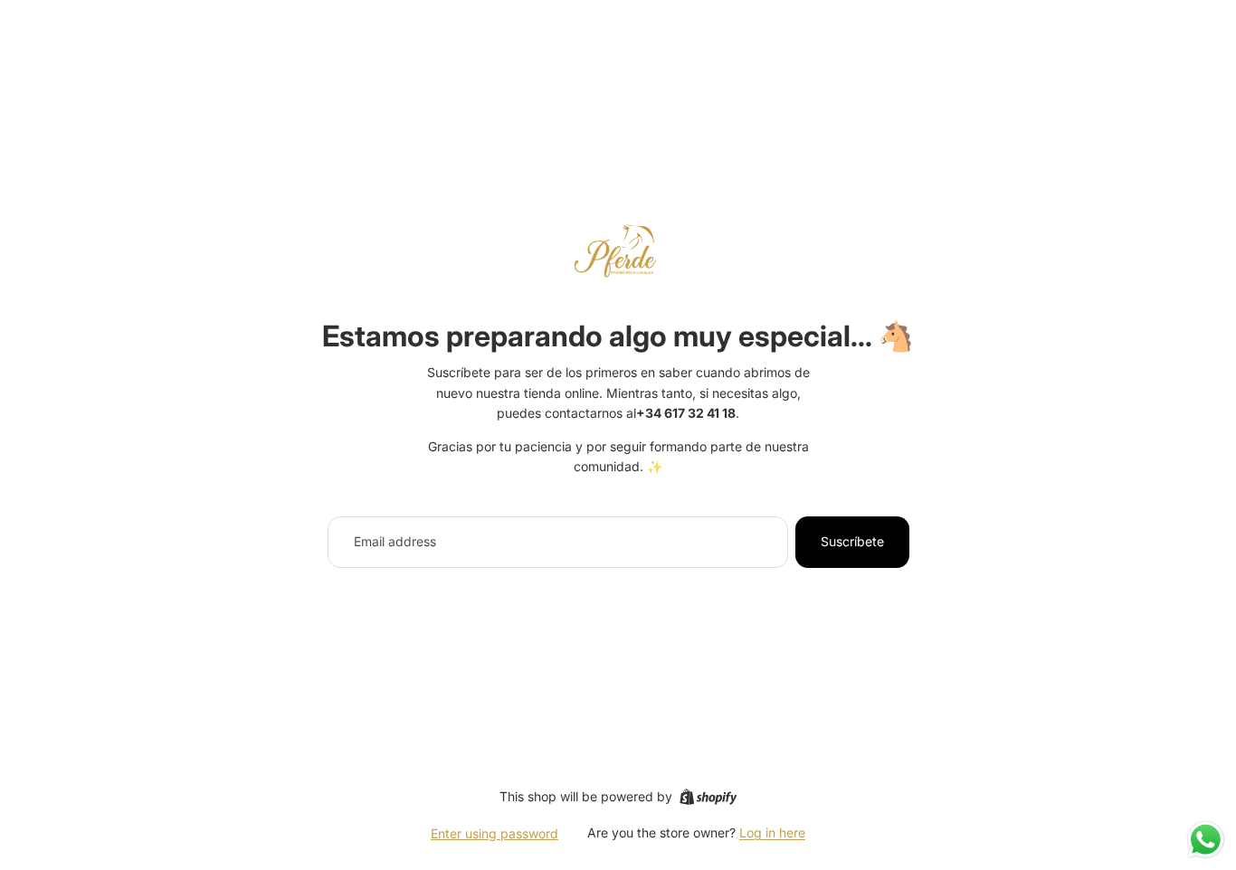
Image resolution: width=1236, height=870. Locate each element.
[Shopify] (708, 797)
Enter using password (494, 833)
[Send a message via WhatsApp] (1205, 839)
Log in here (772, 832)
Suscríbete (852, 541)
